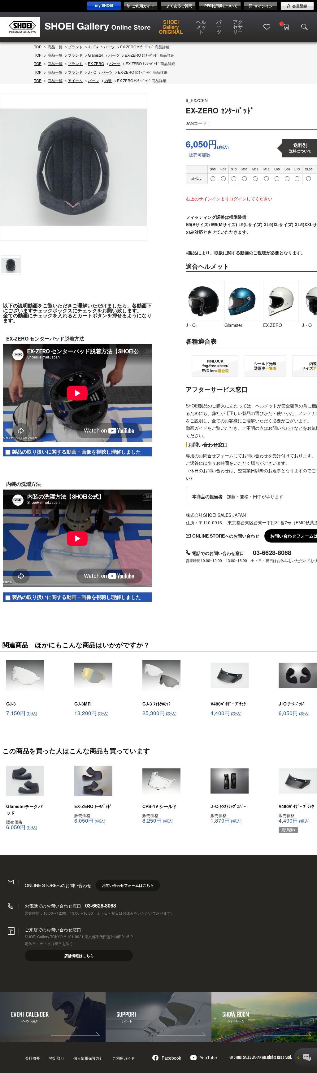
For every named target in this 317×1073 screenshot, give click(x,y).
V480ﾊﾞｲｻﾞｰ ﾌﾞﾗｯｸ (228, 704)
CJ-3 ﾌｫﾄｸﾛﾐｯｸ (156, 704)
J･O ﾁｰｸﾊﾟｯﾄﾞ (292, 704)
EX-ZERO (96, 63)
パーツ (218, 26)
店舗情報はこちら (79, 955)
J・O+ (93, 46)
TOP (37, 46)
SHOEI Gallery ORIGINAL (171, 26)
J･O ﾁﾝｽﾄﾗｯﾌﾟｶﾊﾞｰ (228, 806)
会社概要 (32, 1058)
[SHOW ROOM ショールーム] (264, 1039)
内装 (108, 80)
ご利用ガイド (123, 1058)
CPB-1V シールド (159, 806)
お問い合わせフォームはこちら (128, 885)
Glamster (95, 55)
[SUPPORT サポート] (158, 1040)
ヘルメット (201, 26)
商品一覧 (55, 46)
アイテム (75, 80)
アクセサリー (238, 26)
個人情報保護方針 (88, 1058)
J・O (92, 72)
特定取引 (56, 1058)
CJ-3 (11, 704)
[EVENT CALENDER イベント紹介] (53, 1039)
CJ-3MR (82, 704)
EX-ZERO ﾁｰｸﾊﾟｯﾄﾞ (93, 806)
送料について (300, 151)
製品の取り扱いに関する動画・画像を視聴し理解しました (76, 451)
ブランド (75, 46)
